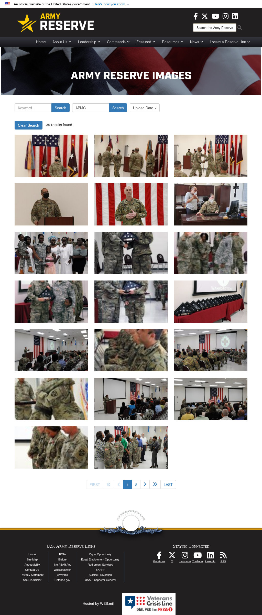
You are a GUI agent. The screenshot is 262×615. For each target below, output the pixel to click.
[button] (111, 4)
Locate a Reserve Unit (228, 41)
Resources (170, 41)
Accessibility (32, 564)
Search (60, 107)
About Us (59, 41)
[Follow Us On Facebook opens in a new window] (159, 557)
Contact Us (32, 569)
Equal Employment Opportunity (100, 559)
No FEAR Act (62, 564)
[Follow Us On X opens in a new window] (172, 557)
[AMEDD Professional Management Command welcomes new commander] (51, 399)
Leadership (87, 41)
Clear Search (28, 125)
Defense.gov (62, 579)
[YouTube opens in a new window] (215, 15)
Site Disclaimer (32, 579)
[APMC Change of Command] (51, 156)
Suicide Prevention (100, 574)
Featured (143, 41)
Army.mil (62, 574)
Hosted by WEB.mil (98, 603)
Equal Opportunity (100, 554)
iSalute (62, 559)
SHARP (100, 569)
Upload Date (143, 107)
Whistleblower (62, 569)
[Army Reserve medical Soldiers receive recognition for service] (51, 253)
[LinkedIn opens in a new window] (235, 15)
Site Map (32, 559)
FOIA (62, 554)
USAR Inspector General (100, 579)
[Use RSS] (223, 557)
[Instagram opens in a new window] (225, 15)
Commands (116, 41)
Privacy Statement (32, 574)
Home (41, 41)
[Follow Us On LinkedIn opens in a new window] (210, 557)
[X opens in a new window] (204, 15)
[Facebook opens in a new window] (196, 15)
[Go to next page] (145, 484)
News (194, 41)
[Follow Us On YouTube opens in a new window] (197, 557)
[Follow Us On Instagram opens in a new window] (184, 557)
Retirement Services (100, 564)
